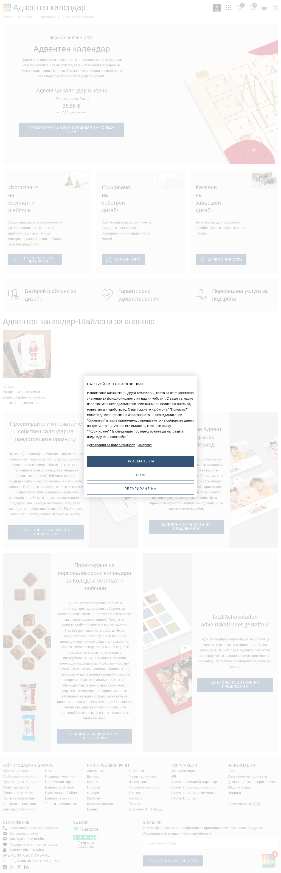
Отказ (140, 475)
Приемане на (140, 461)
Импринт (145, 445)
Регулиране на (140, 489)
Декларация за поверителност (111, 445)
